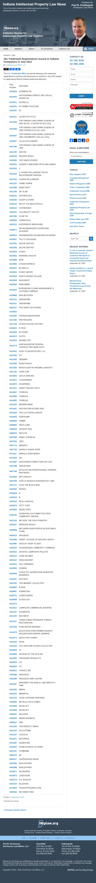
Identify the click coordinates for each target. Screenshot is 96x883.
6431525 (13, 168)
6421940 (13, 359)
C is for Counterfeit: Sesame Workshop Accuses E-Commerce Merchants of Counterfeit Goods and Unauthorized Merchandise (81, 255)
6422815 (13, 564)
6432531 (13, 106)
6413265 (13, 726)
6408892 (13, 425)
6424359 (13, 248)
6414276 (13, 632)
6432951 (13, 102)
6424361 (13, 243)
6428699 (13, 600)
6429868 (13, 295)
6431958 (13, 129)
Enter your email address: (79, 152)
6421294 (13, 627)
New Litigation (78, 174)
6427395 (13, 216)
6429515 (13, 535)
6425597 (13, 239)
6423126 (13, 520)
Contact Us (64, 49)
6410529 (13, 413)
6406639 (13, 718)
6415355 (13, 355)
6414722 (13, 388)
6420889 (13, 654)
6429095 (13, 568)
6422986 (13, 544)
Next (24, 810)
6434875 (13, 776)
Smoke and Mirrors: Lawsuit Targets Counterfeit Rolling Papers (81, 270)
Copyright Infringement (79, 179)
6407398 (13, 466)
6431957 (13, 136)
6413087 (13, 462)
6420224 (13, 784)
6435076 (13, 506)
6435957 (13, 141)
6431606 (13, 160)
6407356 (13, 471)
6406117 (13, 759)
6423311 (13, 304)
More (91, 49)
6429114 (13, 560)
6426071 (13, 230)
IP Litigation (46, 49)
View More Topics (77, 226)
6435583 (13, 489)
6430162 (13, 208)
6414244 (13, 642)
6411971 (13, 739)
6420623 (13, 671)
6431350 (13, 192)
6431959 (13, 122)
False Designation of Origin (81, 214)
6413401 (13, 409)
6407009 (13, 481)
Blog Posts (70, 838)
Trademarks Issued (17, 797)
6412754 (13, 698)
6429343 (13, 548)
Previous (8, 810)
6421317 (13, 621)
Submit (81, 96)
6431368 (13, 188)
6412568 (13, 710)
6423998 (13, 260)
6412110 (13, 731)
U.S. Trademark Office (16, 74)
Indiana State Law (79, 219)
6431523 (13, 179)
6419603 (13, 312)
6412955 (13, 477)
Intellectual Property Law (80, 209)
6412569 (13, 706)
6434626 (13, 91)
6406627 (13, 722)
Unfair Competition (80, 187)
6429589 (13, 530)
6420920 (13, 650)
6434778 (13, 780)
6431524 (13, 174)
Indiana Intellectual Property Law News (34, 8)
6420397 (13, 684)
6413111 (13, 454)
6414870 (13, 384)
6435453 (13, 497)
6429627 (13, 525)
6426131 (13, 224)
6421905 (13, 364)
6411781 (13, 751)
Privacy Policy (46, 838)
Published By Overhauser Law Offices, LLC (82, 5)
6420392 (13, 690)
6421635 (13, 405)
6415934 (13, 340)
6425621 (13, 235)
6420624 (13, 666)
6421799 (13, 372)
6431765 (13, 152)
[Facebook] (71, 140)
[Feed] (87, 140)
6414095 (13, 658)
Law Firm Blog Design (80, 870)
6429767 (13, 308)
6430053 (13, 272)
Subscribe (81, 162)
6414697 (13, 392)
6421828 (13, 368)
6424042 (13, 256)
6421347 (13, 612)
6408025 (13, 433)
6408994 (13, 421)
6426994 (13, 220)
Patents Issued (78, 198)
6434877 (13, 772)
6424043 (13, 252)
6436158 (13, 156)
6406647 (13, 714)
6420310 (13, 694)
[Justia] (83, 140)
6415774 (13, 346)
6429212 (13, 556)
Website (18, 49)
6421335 (13, 616)
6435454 (13, 493)
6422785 (13, 583)
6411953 (13, 747)
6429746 (13, 515)
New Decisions (78, 195)
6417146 (13, 324)
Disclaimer (33, 838)
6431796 (13, 147)
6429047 (13, 579)
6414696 (13, 396)
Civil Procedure (78, 223)
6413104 (13, 458)
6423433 (13, 290)
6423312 (13, 299)
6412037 (13, 735)
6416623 (13, 328)
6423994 (13, 264)
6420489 (13, 675)
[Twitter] (75, 140)
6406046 (13, 792)
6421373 (13, 604)
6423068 (13, 540)
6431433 (13, 183)
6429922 (13, 284)
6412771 (13, 485)
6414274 (13, 638)
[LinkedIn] (79, 140)
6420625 (13, 662)
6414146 (13, 646)
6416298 (13, 332)
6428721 (13, 596)
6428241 (13, 196)
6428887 (13, 591)
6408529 (13, 429)
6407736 (13, 450)
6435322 (13, 501)
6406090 (13, 763)
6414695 (13, 400)
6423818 (13, 276)
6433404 (13, 97)
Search (91, 239)
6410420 (13, 417)
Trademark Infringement (79, 203)
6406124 (13, 755)
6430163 (13, 204)
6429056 (13, 574)
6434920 (13, 510)
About (32, 49)
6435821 (13, 164)
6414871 (13, 380)
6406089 (13, 767)
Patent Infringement (80, 184)
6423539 (13, 280)
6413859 (13, 788)
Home (5, 49)
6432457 (13, 111)
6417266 (13, 320)
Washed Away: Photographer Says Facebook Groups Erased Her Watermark (80, 285)
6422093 (13, 316)
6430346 (13, 200)
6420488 (13, 679)
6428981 (13, 587)
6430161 (13, 212)
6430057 (13, 268)
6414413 (13, 608)
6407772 (13, 445)
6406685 (13, 702)
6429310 (13, 552)
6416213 (13, 336)
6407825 (13, 441)
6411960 (13, 743)
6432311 (13, 117)
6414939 (13, 376)
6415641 (13, 351)
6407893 (13, 437)
